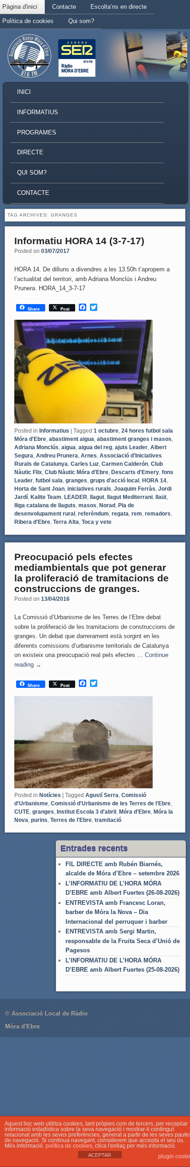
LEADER (75, 497)
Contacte (64, 6)
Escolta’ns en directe (118, 6)
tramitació (108, 820)
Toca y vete (97, 522)
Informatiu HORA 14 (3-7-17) (79, 240)
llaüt (160, 497)
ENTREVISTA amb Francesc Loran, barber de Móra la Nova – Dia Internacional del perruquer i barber (116, 912)
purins (39, 820)
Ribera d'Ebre (32, 522)
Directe (30, 152)
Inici (24, 91)
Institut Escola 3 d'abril (86, 812)
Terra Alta (66, 522)
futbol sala (49, 480)
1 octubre (106, 431)
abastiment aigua (71, 439)
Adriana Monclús (36, 447)
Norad (107, 505)
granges (76, 480)
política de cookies (69, 1146)
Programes (36, 132)
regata (120, 513)
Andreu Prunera (57, 455)
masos (87, 505)
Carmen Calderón (124, 464)
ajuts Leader (131, 447)
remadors (158, 513)
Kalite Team (45, 497)
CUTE (22, 812)
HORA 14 (154, 480)
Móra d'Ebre (135, 812)
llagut (97, 497)
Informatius (37, 112)
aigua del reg (95, 447)
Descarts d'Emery (135, 472)
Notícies (50, 795)
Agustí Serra (102, 795)
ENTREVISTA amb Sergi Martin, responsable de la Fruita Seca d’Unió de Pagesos (122, 941)
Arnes (89, 455)
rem (136, 513)
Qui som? (81, 21)
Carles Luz (85, 464)
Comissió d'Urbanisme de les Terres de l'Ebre (111, 803)
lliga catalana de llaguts (45, 505)
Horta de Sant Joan (39, 489)
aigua (68, 447)
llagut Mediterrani (130, 497)
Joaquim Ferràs (134, 489)
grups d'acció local (114, 480)
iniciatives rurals (89, 489)
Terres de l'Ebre (71, 820)
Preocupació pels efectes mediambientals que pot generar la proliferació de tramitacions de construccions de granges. (91, 572)
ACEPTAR (99, 1155)
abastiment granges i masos (134, 439)
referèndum (93, 513)
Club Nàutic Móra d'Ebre (76, 472)
